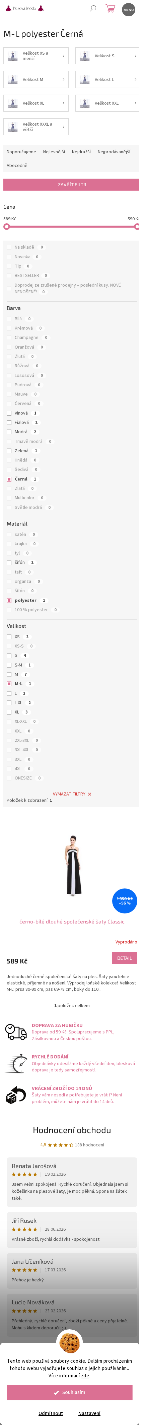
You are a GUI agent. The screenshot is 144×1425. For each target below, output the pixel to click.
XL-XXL (25, 721)
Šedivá (26, 469)
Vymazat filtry (69, 794)
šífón (24, 591)
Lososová (29, 375)
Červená (27, 403)
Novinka (26, 257)
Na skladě (29, 247)
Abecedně (17, 165)
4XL (22, 768)
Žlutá (24, 356)
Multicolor (29, 498)
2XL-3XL (26, 740)
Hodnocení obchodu (72, 1129)
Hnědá (25, 460)
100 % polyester (36, 610)
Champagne (31, 337)
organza (27, 581)
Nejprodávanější (114, 152)
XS (21, 637)
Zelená (26, 451)
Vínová (26, 413)
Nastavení (89, 1413)
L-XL (23, 703)
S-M (23, 665)
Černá (25, 479)
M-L (23, 684)
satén (25, 534)
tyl (21, 553)
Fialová (26, 422)
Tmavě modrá (33, 441)
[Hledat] (92, 9)
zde (85, 1375)
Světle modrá (33, 507)
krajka (25, 544)
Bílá (22, 319)
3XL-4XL (26, 749)
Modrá (25, 432)
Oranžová (29, 347)
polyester (30, 600)
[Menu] (128, 9)
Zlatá (24, 488)
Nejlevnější (54, 152)
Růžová (26, 366)
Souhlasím (73, 1392)
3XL (22, 759)
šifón (24, 562)
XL (21, 712)
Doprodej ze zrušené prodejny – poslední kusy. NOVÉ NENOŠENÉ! (68, 288)
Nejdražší (81, 152)
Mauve (26, 394)
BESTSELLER (31, 275)
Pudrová (27, 385)
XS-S (23, 646)
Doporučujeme (21, 152)
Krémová (28, 328)
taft (22, 572)
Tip (22, 266)
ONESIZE (28, 778)
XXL (22, 731)
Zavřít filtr (72, 184)
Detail (124, 958)
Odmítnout (51, 1413)
